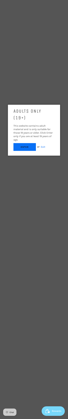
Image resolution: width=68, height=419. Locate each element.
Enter (25, 147)
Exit (43, 146)
